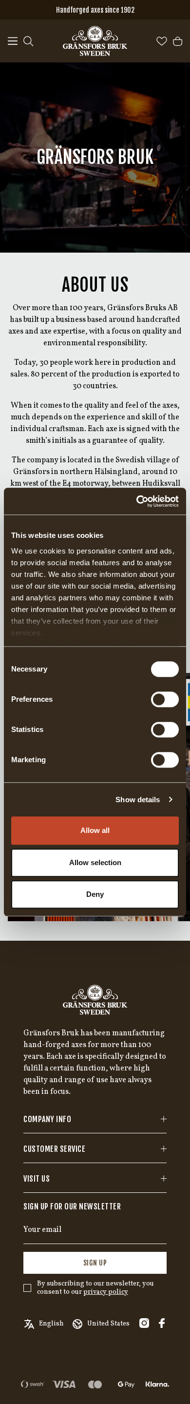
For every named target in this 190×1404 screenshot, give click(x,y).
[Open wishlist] (161, 41)
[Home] (95, 41)
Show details (137, 799)
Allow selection (95, 862)
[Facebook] (162, 1323)
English (51, 1323)
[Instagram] (144, 1323)
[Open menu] (12, 41)
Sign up (95, 1263)
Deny (95, 894)
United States (108, 1323)
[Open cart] (177, 41)
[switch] (165, 699)
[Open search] (28, 41)
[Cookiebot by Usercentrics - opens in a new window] (137, 501)
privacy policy (105, 1292)
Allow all (95, 830)
